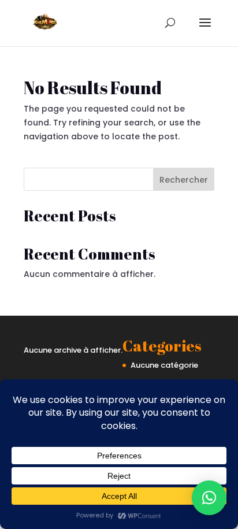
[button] (209, 497)
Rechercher (183, 180)
